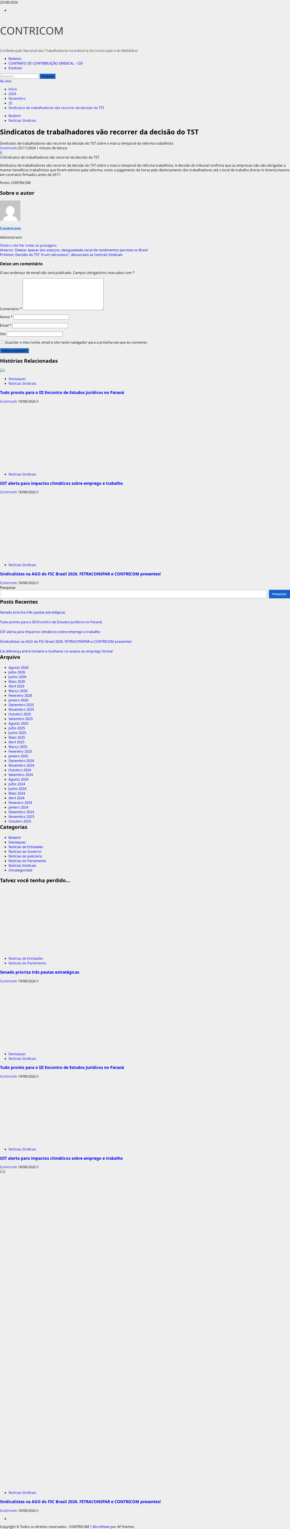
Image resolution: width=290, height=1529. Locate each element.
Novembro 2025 (21, 709)
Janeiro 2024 (18, 807)
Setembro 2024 (20, 774)
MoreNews (101, 1526)
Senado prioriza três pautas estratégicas (32, 612)
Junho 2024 (17, 788)
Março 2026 (17, 690)
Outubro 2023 (19, 821)
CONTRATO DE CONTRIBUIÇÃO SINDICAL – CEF (45, 63)
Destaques (17, 378)
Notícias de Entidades (25, 847)
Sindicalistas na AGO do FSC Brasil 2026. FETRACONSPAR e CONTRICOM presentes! (80, 573)
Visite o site (9, 245)
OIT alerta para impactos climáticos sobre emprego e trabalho (61, 483)
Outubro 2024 (19, 770)
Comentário (11, 309)
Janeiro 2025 (18, 756)
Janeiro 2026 (18, 700)
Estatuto (15, 68)
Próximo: (61, 254)
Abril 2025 (16, 742)
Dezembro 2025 (21, 704)
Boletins (14, 58)
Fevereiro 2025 (20, 751)
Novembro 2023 (21, 816)
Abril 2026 (16, 686)
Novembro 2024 (21, 765)
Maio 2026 (16, 681)
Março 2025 (17, 746)
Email (5, 325)
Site (3, 334)
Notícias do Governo (24, 851)
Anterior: (74, 250)
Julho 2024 (16, 784)
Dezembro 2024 (21, 760)
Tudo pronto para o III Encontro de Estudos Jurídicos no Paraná (62, 392)
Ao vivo (5, 81)
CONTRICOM (31, 30)
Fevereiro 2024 (20, 802)
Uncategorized (20, 870)
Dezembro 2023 (21, 812)
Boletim (14, 115)
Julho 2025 (16, 728)
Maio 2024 (16, 793)
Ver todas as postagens (38, 245)
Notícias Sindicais (22, 120)
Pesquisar (8, 587)
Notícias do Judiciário (25, 856)
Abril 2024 (16, 798)
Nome (6, 317)
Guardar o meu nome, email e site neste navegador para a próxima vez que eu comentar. (76, 342)
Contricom (9, 148)
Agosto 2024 (18, 779)
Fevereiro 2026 (20, 695)
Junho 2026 (17, 677)
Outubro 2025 (19, 714)
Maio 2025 (16, 737)
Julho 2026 (16, 672)
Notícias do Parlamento (27, 861)
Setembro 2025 (20, 718)
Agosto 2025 (18, 723)
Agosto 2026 (18, 667)
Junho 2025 (17, 732)
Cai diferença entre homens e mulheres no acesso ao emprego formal (56, 651)
